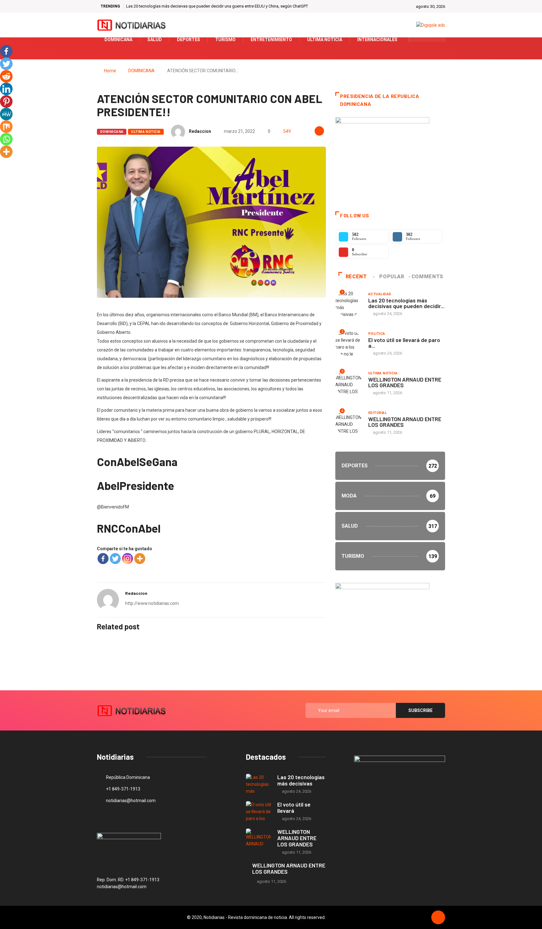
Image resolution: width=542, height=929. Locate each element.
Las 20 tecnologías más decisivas (301, 780)
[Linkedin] (6, 89)
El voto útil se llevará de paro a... (404, 342)
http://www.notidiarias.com (152, 603)
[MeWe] (6, 114)
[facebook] (417, 39)
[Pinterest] (6, 101)
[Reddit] (6, 76)
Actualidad (379, 294)
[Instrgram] (436, 39)
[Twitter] (427, 39)
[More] (139, 558)
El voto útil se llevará (294, 807)
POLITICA (376, 334)
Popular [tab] (391, 277)
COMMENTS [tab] (427, 277)
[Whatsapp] (6, 139)
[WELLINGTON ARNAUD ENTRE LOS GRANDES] (258, 838)
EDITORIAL (377, 413)
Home (110, 70)
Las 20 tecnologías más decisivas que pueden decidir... (406, 303)
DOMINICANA (141, 70)
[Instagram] (127, 558)
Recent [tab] (356, 277)
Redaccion (200, 131)
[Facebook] (103, 558)
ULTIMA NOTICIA (145, 132)
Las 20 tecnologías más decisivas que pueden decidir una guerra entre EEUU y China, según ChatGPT (217, 6)
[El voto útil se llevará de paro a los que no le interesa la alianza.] (258, 811)
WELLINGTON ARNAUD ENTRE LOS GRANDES (404, 382)
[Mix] (6, 126)
